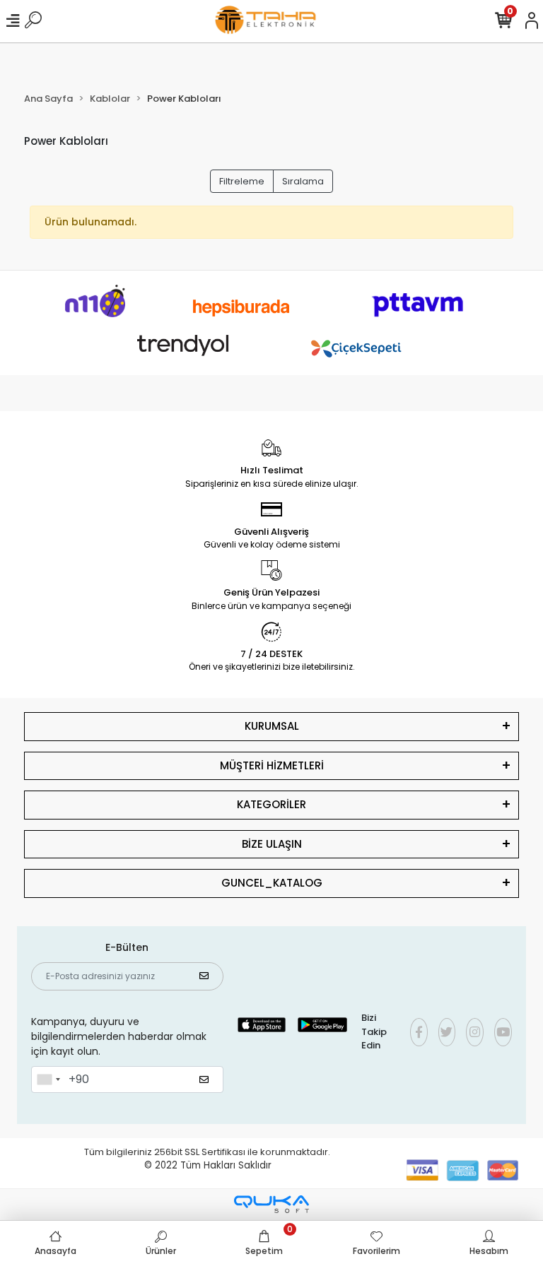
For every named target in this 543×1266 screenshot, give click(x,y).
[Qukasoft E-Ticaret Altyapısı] (271, 1204)
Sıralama (303, 181)
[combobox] (48, 1079)
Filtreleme (241, 181)
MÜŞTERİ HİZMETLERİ (272, 765)
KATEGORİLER (271, 804)
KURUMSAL (272, 725)
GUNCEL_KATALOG (271, 882)
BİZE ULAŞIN (272, 843)
